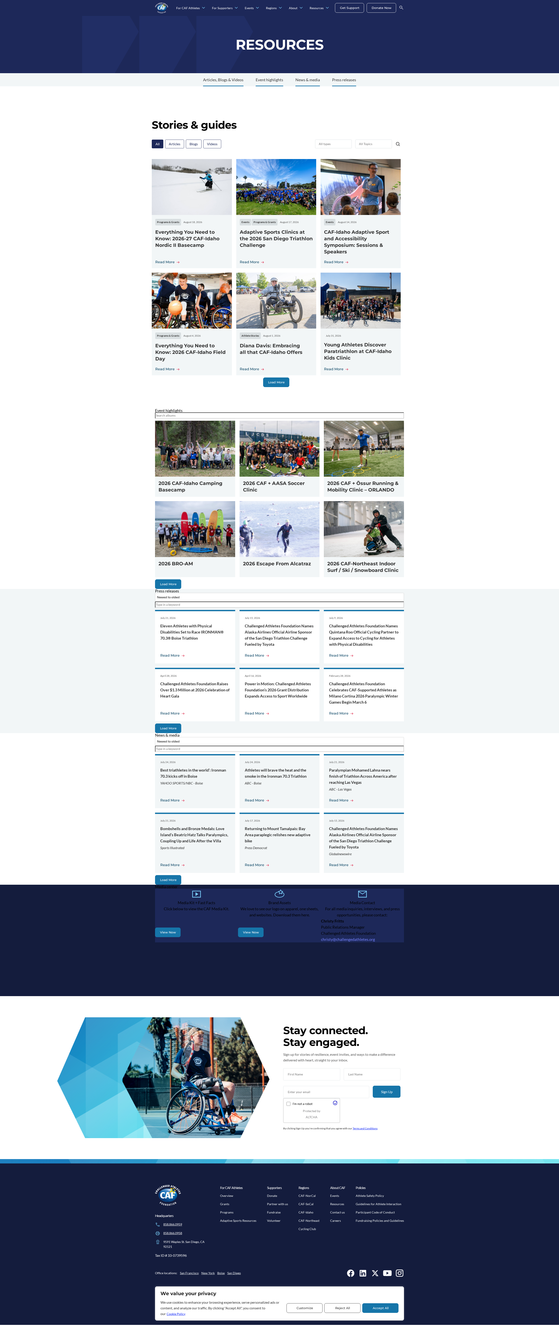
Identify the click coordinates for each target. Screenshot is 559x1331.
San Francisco (189, 1273)
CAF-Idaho (305, 1212)
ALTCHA (311, 1117)
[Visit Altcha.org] (335, 1104)
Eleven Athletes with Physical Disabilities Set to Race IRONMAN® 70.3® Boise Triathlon (192, 631)
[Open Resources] (327, 8)
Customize (305, 1308)
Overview (226, 1196)
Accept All (381, 1308)
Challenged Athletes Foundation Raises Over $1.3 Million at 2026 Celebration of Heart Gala (194, 689)
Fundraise (274, 1212)
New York (208, 1273)
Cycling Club (307, 1229)
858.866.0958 (172, 1233)
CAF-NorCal (307, 1196)
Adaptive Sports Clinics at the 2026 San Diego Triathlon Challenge (276, 238)
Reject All (342, 1308)
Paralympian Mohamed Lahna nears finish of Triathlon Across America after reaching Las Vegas (363, 776)
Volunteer (274, 1220)
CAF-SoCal (306, 1204)
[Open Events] (257, 8)
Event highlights (269, 79)
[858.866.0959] (157, 1224)
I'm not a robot (302, 1104)
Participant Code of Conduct (375, 1212)
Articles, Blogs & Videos (223, 79)
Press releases (344, 79)
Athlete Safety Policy (370, 1196)
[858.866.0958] (157, 1233)
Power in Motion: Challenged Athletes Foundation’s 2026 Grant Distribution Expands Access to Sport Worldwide (278, 689)
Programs (226, 1212)
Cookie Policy (176, 1314)
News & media (307, 79)
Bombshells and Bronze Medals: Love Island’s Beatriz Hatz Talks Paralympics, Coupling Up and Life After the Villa (194, 834)
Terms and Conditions (365, 1128)
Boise (221, 1273)
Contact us (337, 1212)
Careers (335, 1220)
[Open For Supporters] (236, 8)
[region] (279, 1303)
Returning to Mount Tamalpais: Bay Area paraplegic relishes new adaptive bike (278, 834)
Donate (272, 1196)
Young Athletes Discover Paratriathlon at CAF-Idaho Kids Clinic (358, 351)
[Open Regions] (280, 8)
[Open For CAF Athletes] (203, 8)
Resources (337, 1204)
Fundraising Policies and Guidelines (380, 1220)
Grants (224, 1204)
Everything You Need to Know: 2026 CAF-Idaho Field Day (190, 352)
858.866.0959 (172, 1224)
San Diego (234, 1273)
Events (334, 1196)
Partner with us (277, 1204)
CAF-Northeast (308, 1220)
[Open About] (301, 8)
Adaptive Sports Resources (238, 1220)
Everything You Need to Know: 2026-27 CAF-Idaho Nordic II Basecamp (187, 238)
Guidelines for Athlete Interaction (378, 1204)
